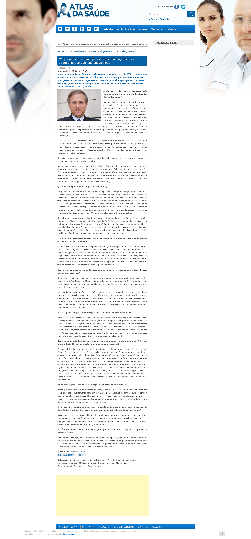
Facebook (176, 6)
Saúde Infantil (67, 29)
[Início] (83, 11)
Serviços (143, 29)
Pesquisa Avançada (160, 19)
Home (60, 29)
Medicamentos (157, 29)
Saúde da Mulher (74, 29)
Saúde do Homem (82, 29)
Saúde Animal (96, 29)
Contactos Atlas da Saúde (69, 527)
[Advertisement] (102, 495)
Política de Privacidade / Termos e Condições (130, 527)
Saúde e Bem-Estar (126, 29)
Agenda (172, 29)
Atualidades (107, 29)
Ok (222, 533)
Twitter (183, 6)
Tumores (81, 455)
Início (58, 44)
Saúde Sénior (89, 29)
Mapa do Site (156, 527)
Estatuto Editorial (88, 527)
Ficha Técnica (104, 527)
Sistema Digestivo (66, 455)
